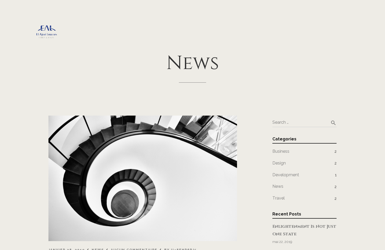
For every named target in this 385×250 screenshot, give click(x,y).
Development (285, 174)
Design (279, 163)
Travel (278, 198)
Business (280, 151)
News (277, 186)
